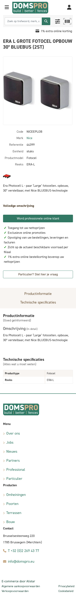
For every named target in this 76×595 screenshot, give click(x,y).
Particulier (14, 478)
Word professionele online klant (38, 218)
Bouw (10, 521)
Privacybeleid (66, 586)
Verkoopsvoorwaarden (15, 591)
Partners (13, 460)
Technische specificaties (38, 302)
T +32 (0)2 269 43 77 (23, 550)
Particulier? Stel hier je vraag (38, 274)
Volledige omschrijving (18, 206)
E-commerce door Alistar (18, 581)
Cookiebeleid (65, 591)
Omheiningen (16, 494)
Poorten (12, 503)
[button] (7, 7)
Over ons (13, 433)
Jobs (9, 442)
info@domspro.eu (21, 561)
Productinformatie (38, 293)
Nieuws (11, 451)
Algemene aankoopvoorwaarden (21, 586)
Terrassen (13, 512)
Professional (15, 469)
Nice (29, 138)
